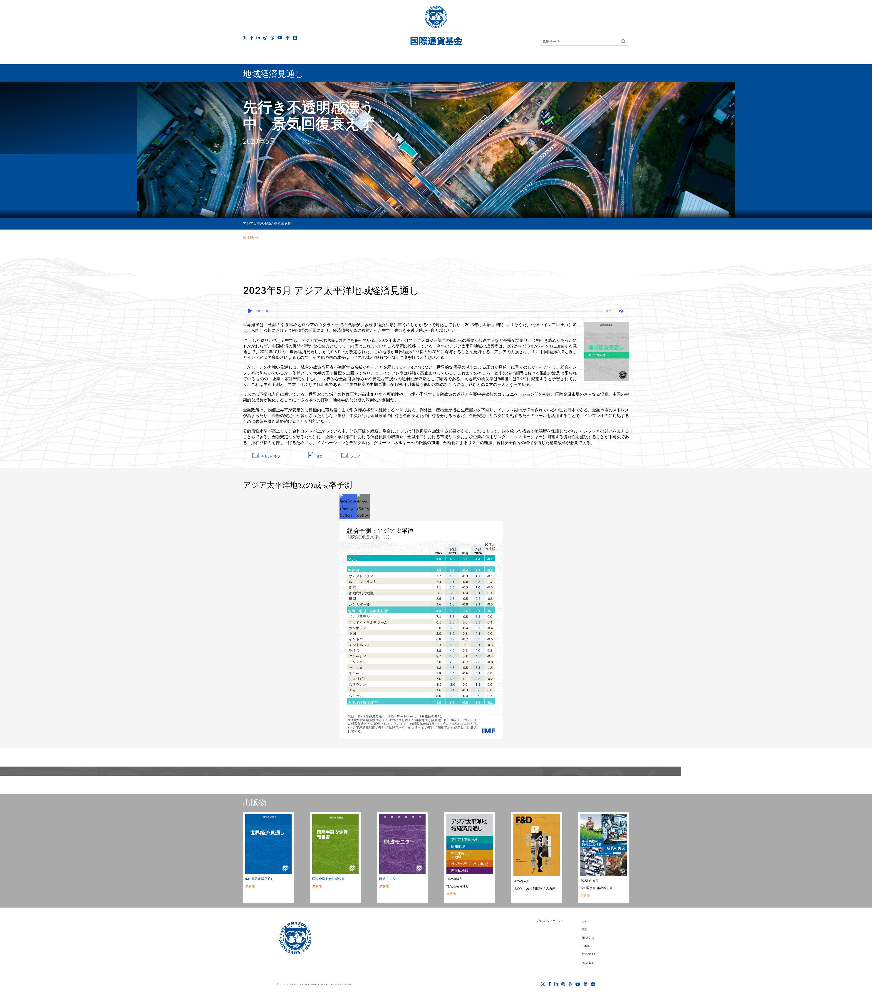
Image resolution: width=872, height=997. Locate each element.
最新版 (250, 886)
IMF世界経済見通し (259, 879)
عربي (584, 921)
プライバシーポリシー (549, 921)
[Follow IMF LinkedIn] (258, 38)
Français (588, 937)
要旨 (320, 457)
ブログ (355, 457)
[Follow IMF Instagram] (265, 38)
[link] (348, 506)
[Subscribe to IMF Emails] (295, 38)
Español (588, 963)
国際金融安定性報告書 (328, 879)
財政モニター (389, 879)
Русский (588, 954)
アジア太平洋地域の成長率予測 (267, 224)
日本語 (248, 238)
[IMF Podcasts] (287, 38)
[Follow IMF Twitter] (245, 38)
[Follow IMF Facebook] (251, 38)
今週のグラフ (270, 457)
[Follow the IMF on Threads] (272, 38)
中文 (584, 929)
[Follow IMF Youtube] (279, 38)
